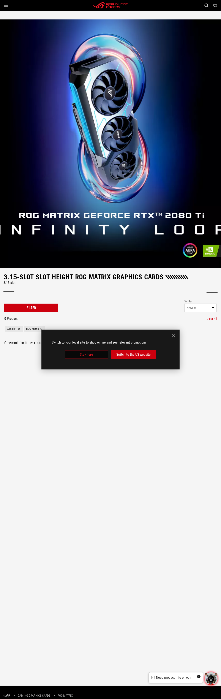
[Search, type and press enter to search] (206, 5)
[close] (173, 335)
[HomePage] (6, 696)
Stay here (86, 354)
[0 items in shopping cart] (215, 5)
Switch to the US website (133, 354)
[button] (6, 5)
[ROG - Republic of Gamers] (110, 5)
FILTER (31, 308)
